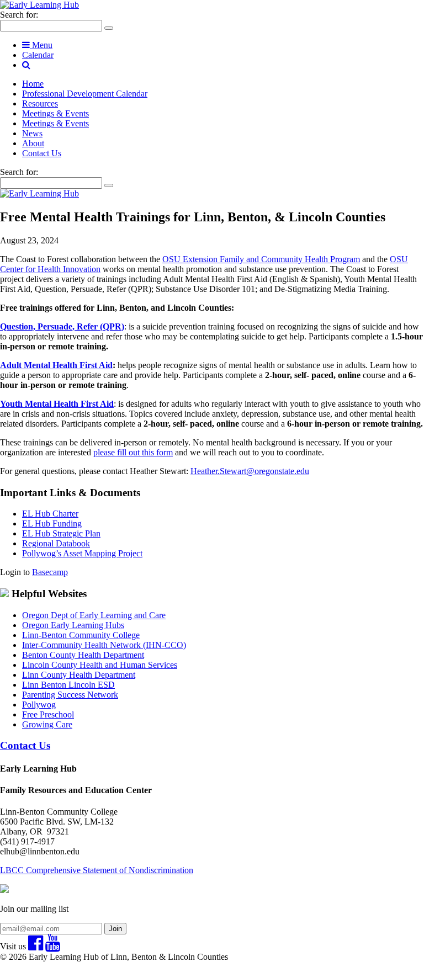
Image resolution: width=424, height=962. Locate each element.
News (32, 133)
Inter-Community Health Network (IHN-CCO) (104, 645)
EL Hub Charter (50, 513)
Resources (40, 103)
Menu (41, 45)
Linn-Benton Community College (81, 635)
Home (33, 83)
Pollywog (39, 704)
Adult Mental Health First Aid (56, 365)
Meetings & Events (55, 113)
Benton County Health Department (83, 655)
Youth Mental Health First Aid (57, 403)
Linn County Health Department (78, 674)
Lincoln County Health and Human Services (99, 664)
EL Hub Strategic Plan (61, 533)
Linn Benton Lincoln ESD (68, 684)
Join (115, 928)
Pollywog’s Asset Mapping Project (82, 553)
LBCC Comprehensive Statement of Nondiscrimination (96, 870)
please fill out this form (133, 452)
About (33, 143)
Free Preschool (48, 714)
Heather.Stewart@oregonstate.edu (249, 471)
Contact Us (41, 153)
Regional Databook (56, 543)
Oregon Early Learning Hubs (73, 625)
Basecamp (50, 572)
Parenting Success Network (70, 694)
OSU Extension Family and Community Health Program (261, 259)
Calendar (38, 55)
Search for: (19, 14)
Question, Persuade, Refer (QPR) (62, 326)
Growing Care (47, 724)
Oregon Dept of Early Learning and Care (94, 615)
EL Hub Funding (52, 523)
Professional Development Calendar (84, 93)
